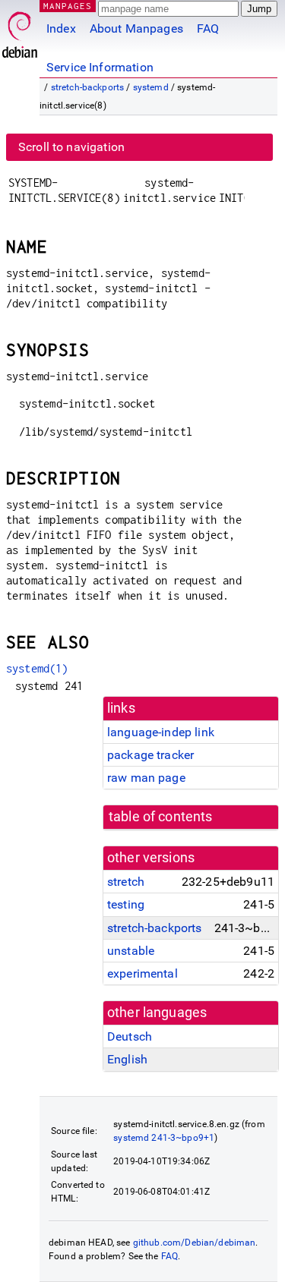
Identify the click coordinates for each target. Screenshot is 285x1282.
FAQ (208, 28)
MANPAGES (67, 6)
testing (125, 904)
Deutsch (129, 1036)
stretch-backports (88, 87)
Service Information (100, 67)
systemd (151, 87)
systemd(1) (37, 668)
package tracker (150, 755)
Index (61, 28)
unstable (130, 950)
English (127, 1059)
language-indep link (160, 732)
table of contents (161, 816)
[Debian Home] (20, 30)
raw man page (146, 777)
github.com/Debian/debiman (194, 1242)
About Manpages (136, 28)
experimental (142, 973)
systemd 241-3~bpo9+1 (163, 1137)
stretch (125, 881)
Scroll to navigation (71, 147)
